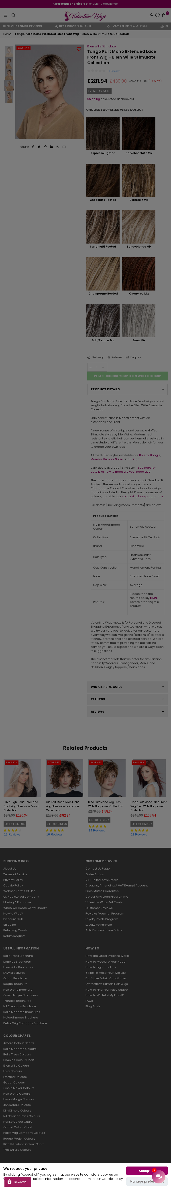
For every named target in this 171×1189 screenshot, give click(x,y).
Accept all (147, 1171)
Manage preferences (147, 1181)
